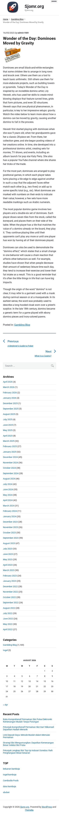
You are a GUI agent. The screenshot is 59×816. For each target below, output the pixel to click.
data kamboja (9, 786)
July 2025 (7, 419)
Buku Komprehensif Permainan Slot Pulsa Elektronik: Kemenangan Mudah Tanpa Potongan (27, 720)
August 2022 (9, 608)
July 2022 (7, 613)
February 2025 (10, 446)
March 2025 (8, 441)
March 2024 (8, 505)
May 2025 (7, 430)
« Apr (5, 705)
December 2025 (10, 403)
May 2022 (7, 624)
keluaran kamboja (11, 769)
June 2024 (8, 489)
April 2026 (8, 382)
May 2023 (7, 559)
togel (5, 650)
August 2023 (9, 543)
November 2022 (10, 592)
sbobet (6, 792)
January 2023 (9, 581)
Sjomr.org (24, 807)
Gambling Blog (22, 324)
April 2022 (8, 629)
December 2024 (10, 457)
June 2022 (8, 618)
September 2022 (10, 602)
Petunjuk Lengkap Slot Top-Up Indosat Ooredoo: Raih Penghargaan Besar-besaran (28, 751)
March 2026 (8, 387)
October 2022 (9, 597)
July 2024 (7, 484)
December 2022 (10, 586)
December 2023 (10, 522)
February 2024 (10, 511)
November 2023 (10, 527)
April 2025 (8, 435)
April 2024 (8, 500)
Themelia (29, 810)
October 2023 (9, 532)
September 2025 (10, 408)
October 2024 (9, 468)
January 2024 (9, 516)
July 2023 (7, 548)
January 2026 (9, 398)
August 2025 (9, 414)
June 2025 (8, 425)
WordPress (47, 807)
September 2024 (10, 473)
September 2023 (10, 538)
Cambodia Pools (10, 780)
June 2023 (8, 554)
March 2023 (8, 570)
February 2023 (10, 575)
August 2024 (9, 478)
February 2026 (10, 392)
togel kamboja (9, 774)
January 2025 (9, 452)
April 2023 (8, 565)
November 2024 (10, 462)
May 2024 (7, 495)
